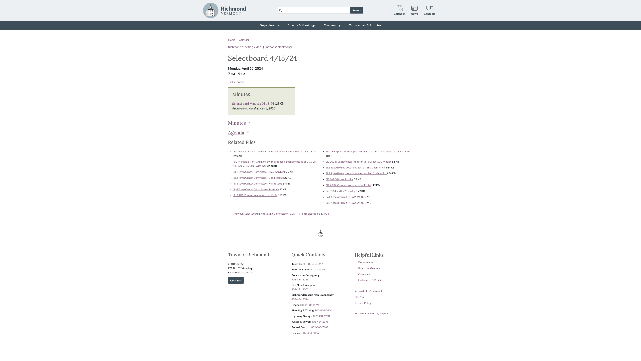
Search (357, 10)
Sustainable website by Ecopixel (371, 313)
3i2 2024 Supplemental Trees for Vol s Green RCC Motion (358, 161)
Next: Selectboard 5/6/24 (315, 213)
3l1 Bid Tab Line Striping (340, 179)
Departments (365, 262)
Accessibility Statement (368, 291)
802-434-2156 (299, 279)
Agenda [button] (236, 133)
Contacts (236, 280)
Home (231, 39)
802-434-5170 (319, 269)
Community (365, 274)
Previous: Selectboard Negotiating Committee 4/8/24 (262, 213)
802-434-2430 (323, 310)
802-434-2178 (320, 321)
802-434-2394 (299, 299)
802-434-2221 (315, 263)
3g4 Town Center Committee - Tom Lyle (256, 189)
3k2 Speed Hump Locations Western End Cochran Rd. (356, 173)
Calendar (244, 39)
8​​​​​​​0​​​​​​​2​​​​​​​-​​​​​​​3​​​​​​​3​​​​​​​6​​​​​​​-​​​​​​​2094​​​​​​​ (310, 304)
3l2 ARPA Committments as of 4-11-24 (348, 185)
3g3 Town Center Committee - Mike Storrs (257, 183)
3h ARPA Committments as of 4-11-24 (255, 195)
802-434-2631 (321, 316)
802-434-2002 (299, 289)
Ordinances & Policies (370, 279)
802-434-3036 (310, 332)
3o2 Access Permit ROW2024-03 (345, 202)
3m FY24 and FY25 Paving (341, 191)
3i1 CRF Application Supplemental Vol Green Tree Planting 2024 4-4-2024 (368, 151)
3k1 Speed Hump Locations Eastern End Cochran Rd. (355, 167)
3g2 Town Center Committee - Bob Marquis (258, 177)
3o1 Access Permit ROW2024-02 (345, 196)
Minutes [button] (237, 123)
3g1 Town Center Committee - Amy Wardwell (259, 171)
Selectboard (237, 81)
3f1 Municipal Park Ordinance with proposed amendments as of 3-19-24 (274, 151)
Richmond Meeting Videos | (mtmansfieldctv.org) (260, 47)
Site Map (360, 296)
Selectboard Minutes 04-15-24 (253, 103)
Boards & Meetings (369, 268)
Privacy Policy (363, 303)
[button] (271, 25)
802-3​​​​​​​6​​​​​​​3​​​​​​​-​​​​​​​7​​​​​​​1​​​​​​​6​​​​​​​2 (319, 327)
